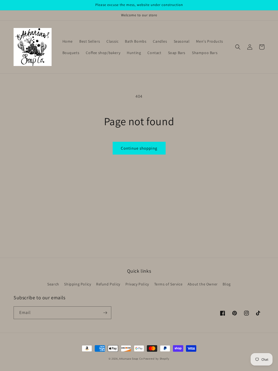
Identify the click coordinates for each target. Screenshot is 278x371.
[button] (238, 47)
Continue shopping (139, 148)
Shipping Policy (77, 284)
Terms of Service (168, 284)
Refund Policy (108, 284)
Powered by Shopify (156, 358)
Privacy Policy (137, 284)
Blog (226, 284)
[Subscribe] (105, 312)
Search (53, 284)
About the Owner (203, 284)
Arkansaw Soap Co (131, 358)
